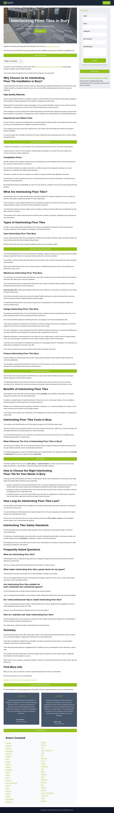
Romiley (43, 790)
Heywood (19, 680)
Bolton (7, 759)
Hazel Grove (44, 795)
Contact (106, 2)
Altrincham (44, 779)
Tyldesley (8, 791)
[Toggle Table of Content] (20, 61)
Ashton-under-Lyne (46, 750)
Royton (8, 772)
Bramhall (43, 801)
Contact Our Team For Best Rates (40, 142)
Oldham (8, 785)
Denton (43, 761)
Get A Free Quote (40, 730)
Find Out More (40, 459)
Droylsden (9, 801)
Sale (42, 756)
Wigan (43, 771)
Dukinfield (44, 758)
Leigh (42, 753)
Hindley (43, 763)
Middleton (8, 756)
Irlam (42, 748)
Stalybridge (44, 766)
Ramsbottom (26, 680)
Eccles (8, 777)
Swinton (8, 761)
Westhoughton (10, 799)
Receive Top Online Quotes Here (40, 371)
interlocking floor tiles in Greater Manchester (49, 66)
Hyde (42, 769)
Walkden (8, 767)
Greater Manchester (11, 783)
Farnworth (34, 680)
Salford (8, 775)
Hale (42, 785)
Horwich (43, 745)
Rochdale (8, 764)
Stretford (43, 742)
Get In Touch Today (40, 55)
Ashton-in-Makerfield (47, 793)
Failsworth (9, 780)
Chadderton (9, 769)
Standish (43, 787)
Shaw (7, 788)
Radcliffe (6, 680)
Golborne (43, 782)
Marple (43, 798)
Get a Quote (39, 31)
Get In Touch (94, 71)
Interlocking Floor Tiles (52, 46)
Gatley (43, 777)
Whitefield (12, 680)
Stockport (44, 774)
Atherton (8, 793)
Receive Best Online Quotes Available (40, 249)
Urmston (8, 796)
